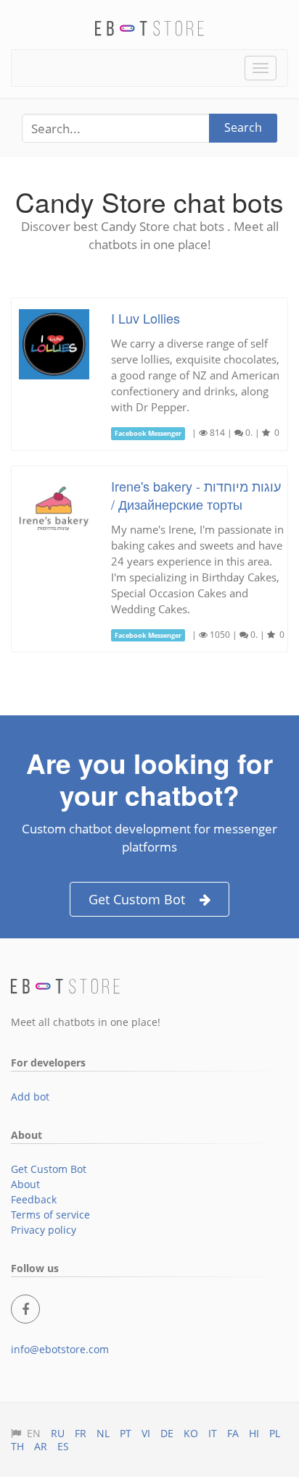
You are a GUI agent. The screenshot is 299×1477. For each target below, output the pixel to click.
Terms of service (50, 1214)
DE (166, 1433)
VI (146, 1433)
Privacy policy (43, 1230)
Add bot (30, 1096)
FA (233, 1433)
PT (125, 1433)
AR (40, 1446)
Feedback (34, 1199)
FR (80, 1433)
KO (191, 1433)
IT (212, 1433)
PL (274, 1433)
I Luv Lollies (145, 317)
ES (63, 1446)
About (25, 1184)
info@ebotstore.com (60, 1349)
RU (58, 1433)
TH (17, 1446)
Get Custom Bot (137, 899)
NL (103, 1433)
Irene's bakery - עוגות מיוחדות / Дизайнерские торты (196, 494)
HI (254, 1433)
